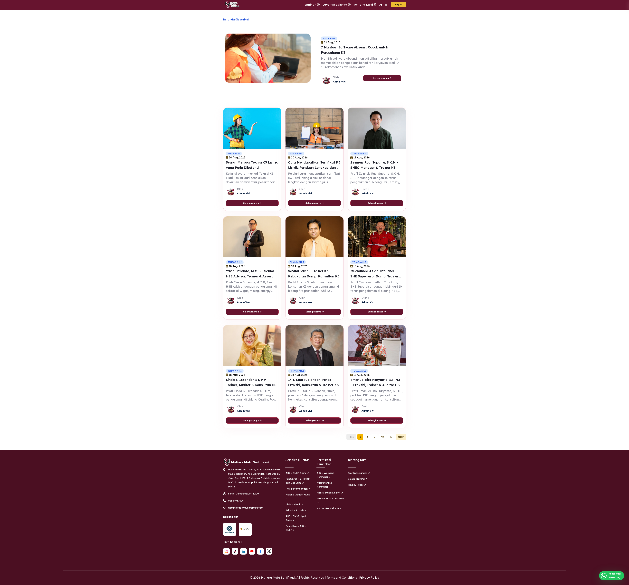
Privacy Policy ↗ (357, 484)
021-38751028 (236, 500)
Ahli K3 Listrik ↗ (294, 504)
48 (382, 436)
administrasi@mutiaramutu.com (245, 507)
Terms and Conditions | (342, 577)
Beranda (229, 19)
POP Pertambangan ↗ (298, 488)
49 (390, 436)
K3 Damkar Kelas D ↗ (329, 508)
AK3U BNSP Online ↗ (297, 473)
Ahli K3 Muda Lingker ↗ (330, 492)
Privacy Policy (369, 577)
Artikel (244, 19)
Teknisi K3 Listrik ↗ (296, 510)
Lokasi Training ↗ (357, 478)
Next (401, 436)
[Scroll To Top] (623, 581)
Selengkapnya (381, 78)
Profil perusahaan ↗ (359, 473)
